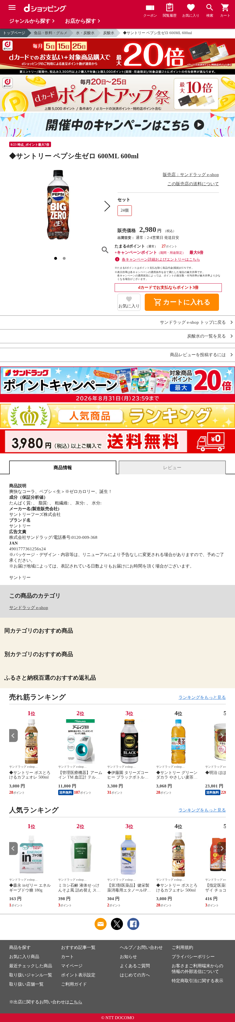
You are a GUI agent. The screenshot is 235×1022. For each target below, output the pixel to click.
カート (67, 956)
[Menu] (12, 7)
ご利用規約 (182, 947)
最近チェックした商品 (30, 966)
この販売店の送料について (193, 184)
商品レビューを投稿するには (198, 355)
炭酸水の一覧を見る (206, 336)
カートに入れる (182, 302)
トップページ (14, 33)
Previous (13, 735)
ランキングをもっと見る (202, 697)
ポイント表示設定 (78, 975)
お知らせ (128, 956)
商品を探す (20, 947)
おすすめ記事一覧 (78, 947)
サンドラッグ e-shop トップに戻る (193, 322)
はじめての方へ (135, 975)
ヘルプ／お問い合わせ (141, 947)
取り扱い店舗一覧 (26, 984)
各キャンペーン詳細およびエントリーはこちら (161, 259)
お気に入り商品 (24, 956)
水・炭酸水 (85, 33)
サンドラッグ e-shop (28, 607)
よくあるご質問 (135, 966)
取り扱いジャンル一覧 (30, 975)
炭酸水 (108, 33)
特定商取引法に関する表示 (197, 980)
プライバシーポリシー (193, 956)
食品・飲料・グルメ (50, 33)
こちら (75, 1002)
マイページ (72, 966)
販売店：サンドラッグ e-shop (191, 174)
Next (221, 735)
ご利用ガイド (74, 984)
